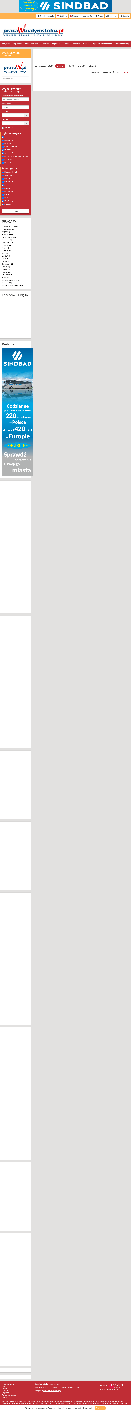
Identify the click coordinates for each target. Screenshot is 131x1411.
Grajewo (45, 44)
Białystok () (7, 234)
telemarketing (9, 159)
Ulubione (63, 16)
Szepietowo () (7, 275)
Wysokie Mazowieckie (102, 44)
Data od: (5, 111)
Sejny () (5, 261)
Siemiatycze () (8, 264)
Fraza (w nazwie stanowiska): (12, 96)
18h (50, 66)
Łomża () (6, 256)
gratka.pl (7, 185)
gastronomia (8, 140)
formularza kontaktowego (52, 1391)
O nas (100, 16)
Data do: (5, 119)
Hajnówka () (6, 251)
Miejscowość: (7, 103)
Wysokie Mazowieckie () (11, 280)
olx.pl (6, 198)
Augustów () (6, 232)
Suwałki (86, 44)
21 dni (92, 66)
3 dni (60, 66)
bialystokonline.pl (10, 172)
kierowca (7, 150)
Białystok (6, 44)
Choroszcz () (7, 240)
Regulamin (6, 1393)
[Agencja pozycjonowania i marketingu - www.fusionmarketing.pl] (117, 1385)
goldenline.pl (9, 182)
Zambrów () (7, 283)
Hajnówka (56, 44)
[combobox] (15, 79)
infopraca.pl (8, 191)
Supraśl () (6, 269)
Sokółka (76, 44)
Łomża (66, 44)
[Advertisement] (17, 546)
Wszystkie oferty (122, 44)
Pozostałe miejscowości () (12, 285)
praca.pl (7, 178)
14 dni (81, 66)
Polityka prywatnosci (9, 1395)
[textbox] (15, 79)
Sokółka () (6, 267)
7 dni (70, 66)
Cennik (4, 1388)
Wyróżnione (8, 127)
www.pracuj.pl (9, 175)
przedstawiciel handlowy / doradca (16, 156)
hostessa (7, 143)
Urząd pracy (8, 201)
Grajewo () (6, 248)
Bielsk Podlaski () (9, 237)
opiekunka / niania (10, 153)
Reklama (5, 1391)
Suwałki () (6, 272)
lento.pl (7, 194)
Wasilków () (6, 277)
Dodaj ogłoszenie (46, 16)
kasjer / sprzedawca (11, 146)
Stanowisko (106, 72)
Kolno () (5, 253)
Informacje (112, 16)
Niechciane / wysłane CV (82, 16)
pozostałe (7, 162)
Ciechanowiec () (8, 243)
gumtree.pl (8, 188)
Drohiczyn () (6, 245)
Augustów (17, 44)
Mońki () (5, 259)
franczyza (7, 137)
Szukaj (15, 211)
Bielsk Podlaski (32, 44)
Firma (119, 72)
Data (126, 72)
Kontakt (125, 16)
